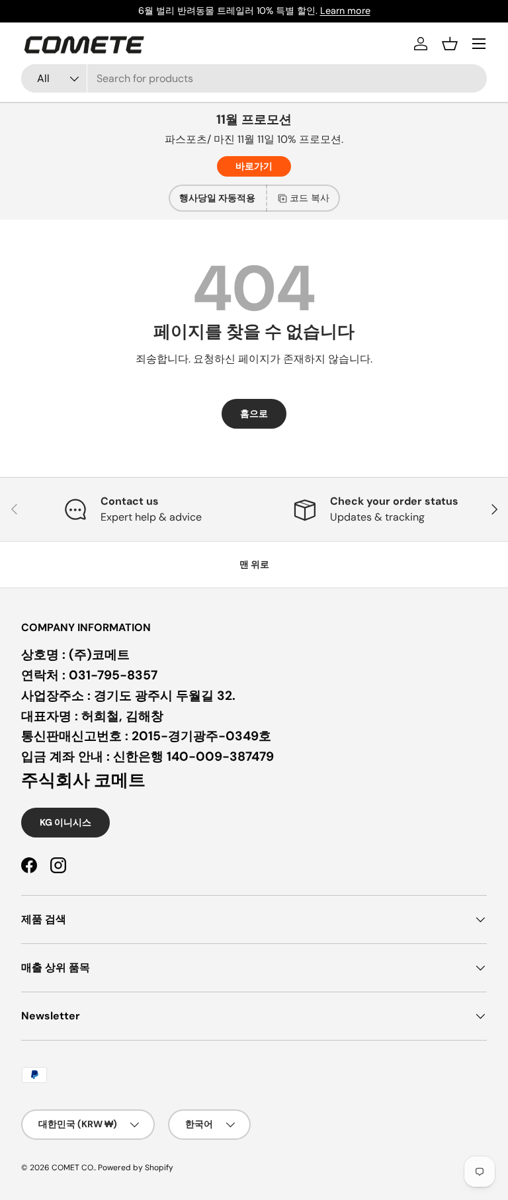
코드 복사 (309, 198)
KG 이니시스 (65, 822)
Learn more (345, 11)
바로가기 (254, 166)
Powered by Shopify (135, 1167)
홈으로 (254, 413)
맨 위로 (254, 564)
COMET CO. (73, 1167)
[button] (449, 43)
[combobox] (254, 78)
